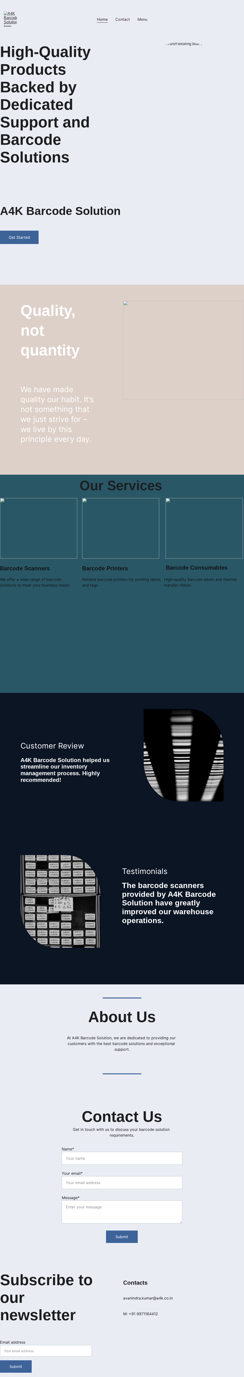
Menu (142, 19)
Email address (12, 1342)
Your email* (72, 1173)
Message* (71, 1197)
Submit (122, 1236)
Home (102, 19)
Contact (122, 19)
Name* (68, 1149)
